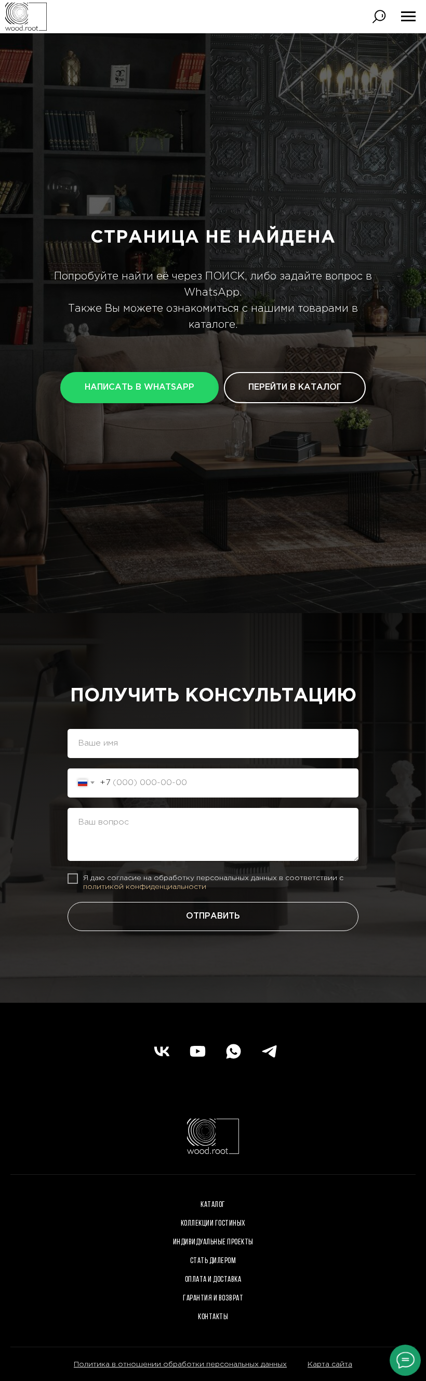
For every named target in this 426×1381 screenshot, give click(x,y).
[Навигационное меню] (408, 16)
